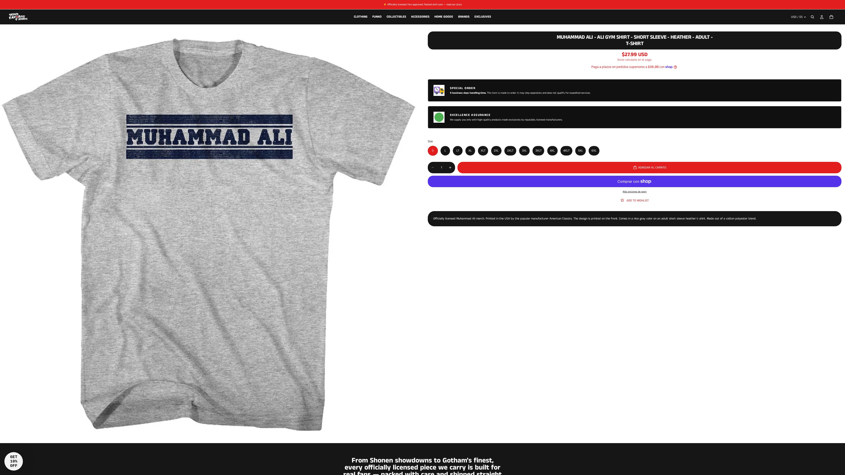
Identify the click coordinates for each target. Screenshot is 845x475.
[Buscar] (812, 17)
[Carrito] (831, 17)
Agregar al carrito (652, 167)
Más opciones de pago (635, 192)
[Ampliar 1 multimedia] (208, 234)
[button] (13, 461)
